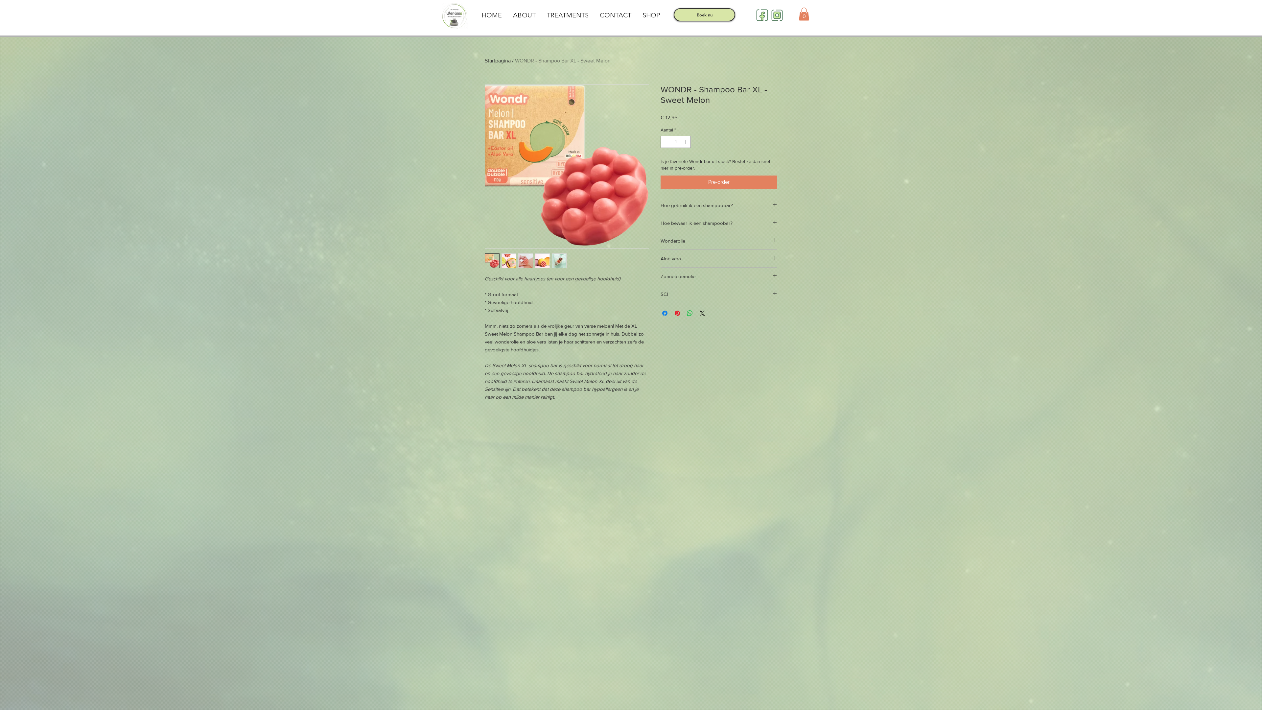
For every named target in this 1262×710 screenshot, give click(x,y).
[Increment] (686, 142)
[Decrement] (666, 142)
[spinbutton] (676, 142)
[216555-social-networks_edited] (762, 15)
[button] (804, 14)
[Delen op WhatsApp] (690, 313)
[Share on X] (702, 313)
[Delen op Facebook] (665, 313)
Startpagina (498, 60)
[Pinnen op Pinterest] (677, 313)
